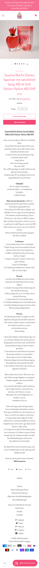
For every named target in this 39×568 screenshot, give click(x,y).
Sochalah (19, 515)
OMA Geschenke (22, 538)
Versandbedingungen (19, 500)
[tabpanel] (19, 39)
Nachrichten (19, 508)
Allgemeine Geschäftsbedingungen (19, 496)
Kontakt (19, 511)
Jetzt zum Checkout (19, 122)
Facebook (20, 520)
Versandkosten (25, 99)
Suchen (19, 486)
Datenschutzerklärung (19, 493)
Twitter (20, 523)
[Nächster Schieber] (27, 64)
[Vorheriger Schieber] (11, 64)
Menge (13, 109)
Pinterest (20, 526)
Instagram (20, 530)
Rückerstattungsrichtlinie (19, 489)
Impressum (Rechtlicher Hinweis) (19, 505)
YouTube (21, 533)
